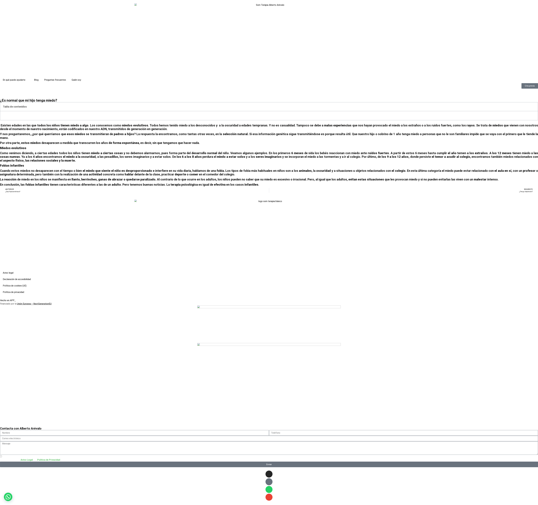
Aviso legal (8, 272)
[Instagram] (269, 474)
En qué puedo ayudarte (14, 80)
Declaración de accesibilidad (17, 279)
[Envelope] (269, 497)
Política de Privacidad (48, 460)
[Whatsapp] (269, 489)
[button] (534, 107)
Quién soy (76, 80)
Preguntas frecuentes (55, 80)
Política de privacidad (13, 292)
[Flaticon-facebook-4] (269, 481)
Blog (36, 80)
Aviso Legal (27, 460)
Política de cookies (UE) (14, 285)
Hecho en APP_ (8, 300)
